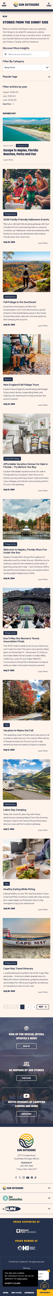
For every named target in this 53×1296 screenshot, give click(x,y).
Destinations (10, 297)
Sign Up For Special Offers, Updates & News (26, 1036)
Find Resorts (45, 1292)
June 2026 (8, 100)
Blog (5, 17)
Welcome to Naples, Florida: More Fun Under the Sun (25, 551)
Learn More (8, 160)
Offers (5, 1293)
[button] (26, 1046)
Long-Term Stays (12, 459)
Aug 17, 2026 (8, 670)
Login (48, 6)
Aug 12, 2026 (9, 750)
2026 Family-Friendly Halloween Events (26, 219)
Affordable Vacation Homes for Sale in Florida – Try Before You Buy (25, 466)
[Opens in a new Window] (26, 1231)
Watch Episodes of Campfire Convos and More (26, 1104)
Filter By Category (13, 61)
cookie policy (22, 1279)
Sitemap (26, 1268)
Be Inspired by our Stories (26, 1070)
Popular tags (10, 76)
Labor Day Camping (14, 809)
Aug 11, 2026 (8, 829)
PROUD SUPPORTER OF (26, 1222)
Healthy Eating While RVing (19, 889)
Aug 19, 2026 (9, 490)
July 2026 (7, 96)
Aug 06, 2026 (9, 908)
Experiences (29, 1293)
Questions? (26, 1162)
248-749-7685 (26, 1166)
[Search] (5, 54)
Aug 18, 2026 (9, 578)
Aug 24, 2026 (9, 404)
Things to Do (22, 146)
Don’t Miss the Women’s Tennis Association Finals (21, 640)
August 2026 (9, 92)
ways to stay (16, 1293)
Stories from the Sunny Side (25, 22)
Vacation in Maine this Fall (18, 730)
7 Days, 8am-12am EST (26, 1169)
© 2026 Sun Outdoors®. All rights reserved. (26, 1262)
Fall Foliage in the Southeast (19, 302)
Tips (6, 725)
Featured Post (9, 114)
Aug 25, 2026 (9, 242)
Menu (4, 6)
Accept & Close (12, 1283)
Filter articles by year (15, 86)
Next (41, 1007)
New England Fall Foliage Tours (21, 384)
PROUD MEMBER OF (26, 1241)
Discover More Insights (16, 48)
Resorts (8, 379)
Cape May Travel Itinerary (18, 968)
